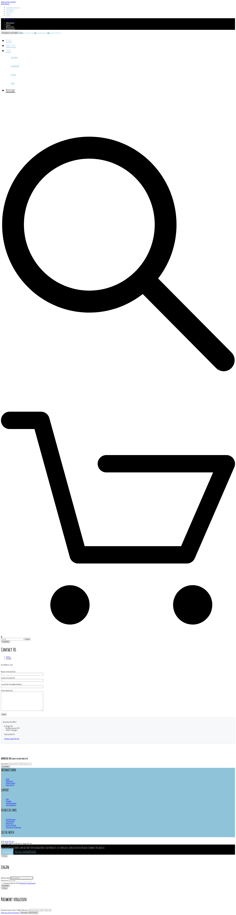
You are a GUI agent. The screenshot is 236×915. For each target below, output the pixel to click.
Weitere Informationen (25, 851)
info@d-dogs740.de (11, 739)
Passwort (4, 881)
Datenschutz (10, 783)
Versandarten (11, 805)
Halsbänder (10, 10)
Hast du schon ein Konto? (10, 913)
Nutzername (5, 878)
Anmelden (4, 764)
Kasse (8, 25)
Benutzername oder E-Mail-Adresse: (14, 910)
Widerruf (9, 781)
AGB (7, 779)
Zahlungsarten (11, 803)
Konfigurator (10, 29)
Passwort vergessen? (28, 883)
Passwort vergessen (13, 827)
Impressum (10, 785)
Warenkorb (10, 23)
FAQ (7, 799)
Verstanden (7, 851)
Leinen (8, 14)
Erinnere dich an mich (11, 883)
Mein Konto (10, 27)
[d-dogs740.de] (40, 33)
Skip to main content (8, 2)
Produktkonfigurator (13, 8)
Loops (8, 16)
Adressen (9, 823)
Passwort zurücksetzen (29, 913)
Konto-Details (11, 825)
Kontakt (8, 801)
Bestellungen (10, 820)
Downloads (10, 821)
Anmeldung (5, 4)
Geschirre (9, 12)
